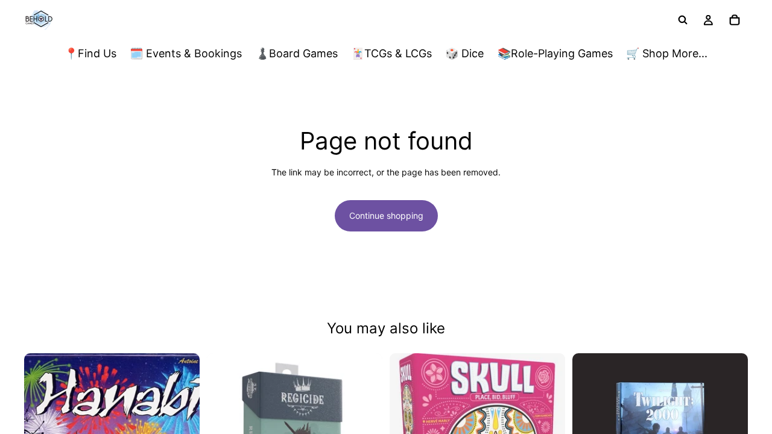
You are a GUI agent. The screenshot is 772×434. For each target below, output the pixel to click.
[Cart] (734, 20)
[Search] (682, 20)
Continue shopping (386, 215)
